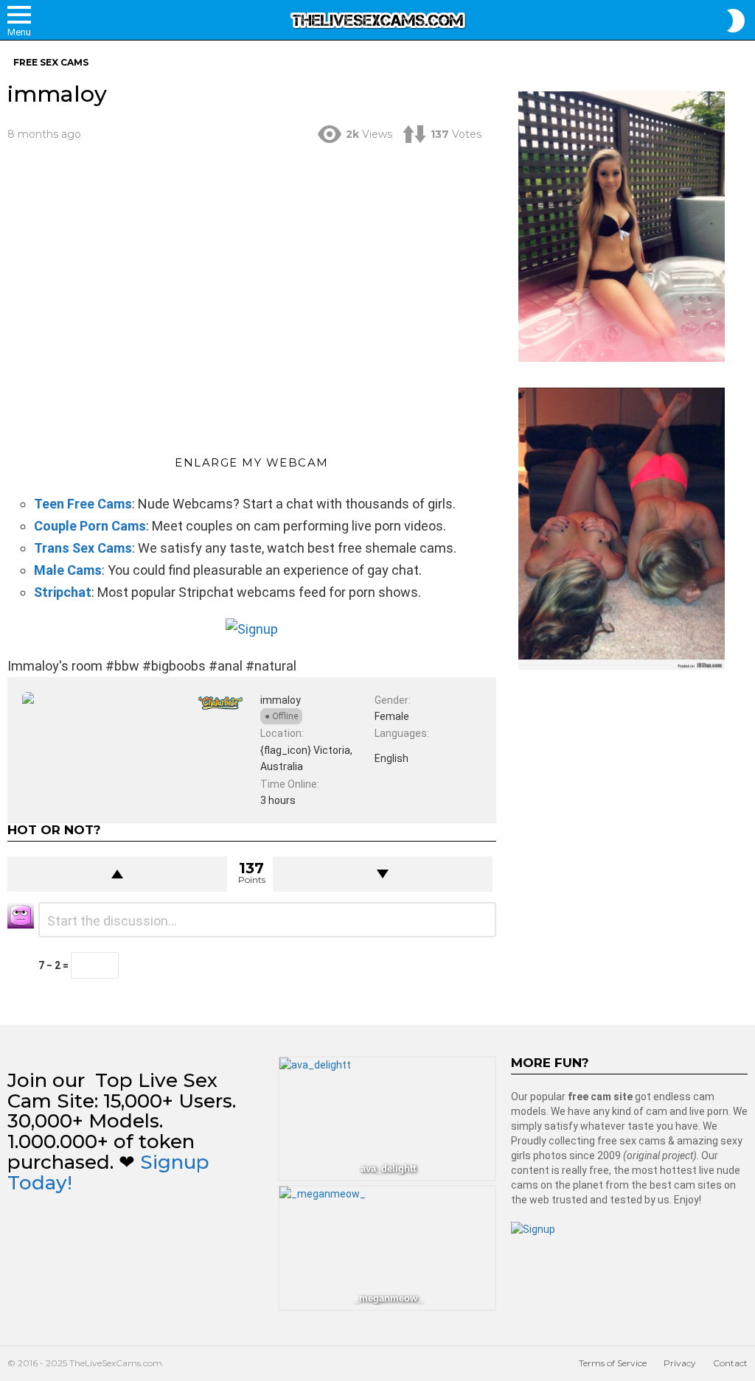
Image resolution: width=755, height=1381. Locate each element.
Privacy (680, 1362)
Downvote (383, 874)
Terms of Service (613, 1362)
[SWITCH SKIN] (736, 20)
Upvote (117, 874)
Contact (730, 1362)
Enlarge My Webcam (252, 462)
